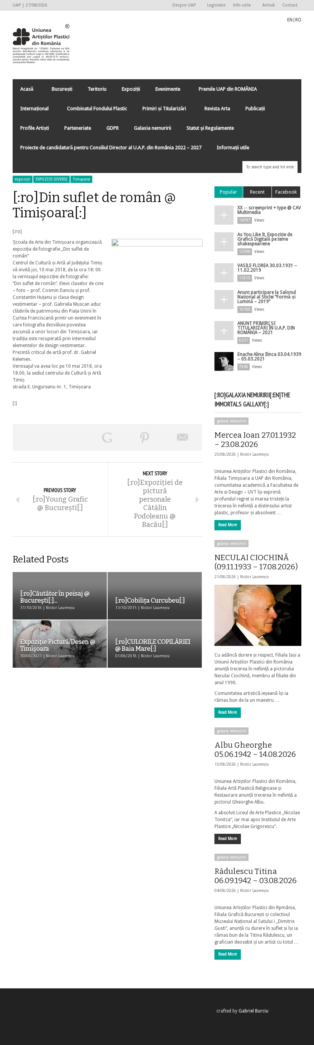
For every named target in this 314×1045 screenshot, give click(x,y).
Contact (290, 5)
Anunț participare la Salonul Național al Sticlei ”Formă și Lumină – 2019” (266, 297)
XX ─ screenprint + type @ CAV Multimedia (269, 210)
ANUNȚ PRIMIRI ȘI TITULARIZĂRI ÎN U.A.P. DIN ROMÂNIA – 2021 (266, 328)
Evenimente (164, 91)
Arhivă (268, 5)
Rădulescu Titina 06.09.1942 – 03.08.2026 (255, 876)
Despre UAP (182, 5)
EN (290, 20)
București (62, 89)
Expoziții (131, 89)
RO (298, 20)
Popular (228, 192)
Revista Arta (217, 108)
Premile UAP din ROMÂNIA (224, 91)
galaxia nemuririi (231, 421)
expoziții (22, 179)
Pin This (145, 437)
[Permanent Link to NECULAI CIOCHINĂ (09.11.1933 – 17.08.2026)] (257, 615)
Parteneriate (77, 128)
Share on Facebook (32, 437)
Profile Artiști (34, 128)
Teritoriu (97, 89)
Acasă (23, 91)
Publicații (255, 108)
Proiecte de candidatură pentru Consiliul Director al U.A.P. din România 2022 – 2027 (110, 147)
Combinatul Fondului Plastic (97, 108)
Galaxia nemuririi (152, 128)
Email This (183, 437)
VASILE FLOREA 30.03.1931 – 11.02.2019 (267, 268)
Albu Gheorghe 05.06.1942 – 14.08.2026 (255, 749)
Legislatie (216, 5)
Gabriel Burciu (253, 1011)
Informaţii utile (233, 147)
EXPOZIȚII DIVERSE (51, 179)
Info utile (240, 5)
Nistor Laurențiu (254, 454)
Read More (227, 525)
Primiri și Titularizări (160, 110)
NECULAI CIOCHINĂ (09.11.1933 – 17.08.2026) (256, 562)
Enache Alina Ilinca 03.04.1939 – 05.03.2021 (269, 357)
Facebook (286, 192)
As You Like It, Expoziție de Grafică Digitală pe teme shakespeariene (264, 239)
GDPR (112, 128)
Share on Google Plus (107, 437)
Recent (257, 192)
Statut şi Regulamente (210, 128)
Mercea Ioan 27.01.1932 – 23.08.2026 (255, 439)
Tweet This (69, 437)
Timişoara (81, 179)
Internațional (31, 110)
